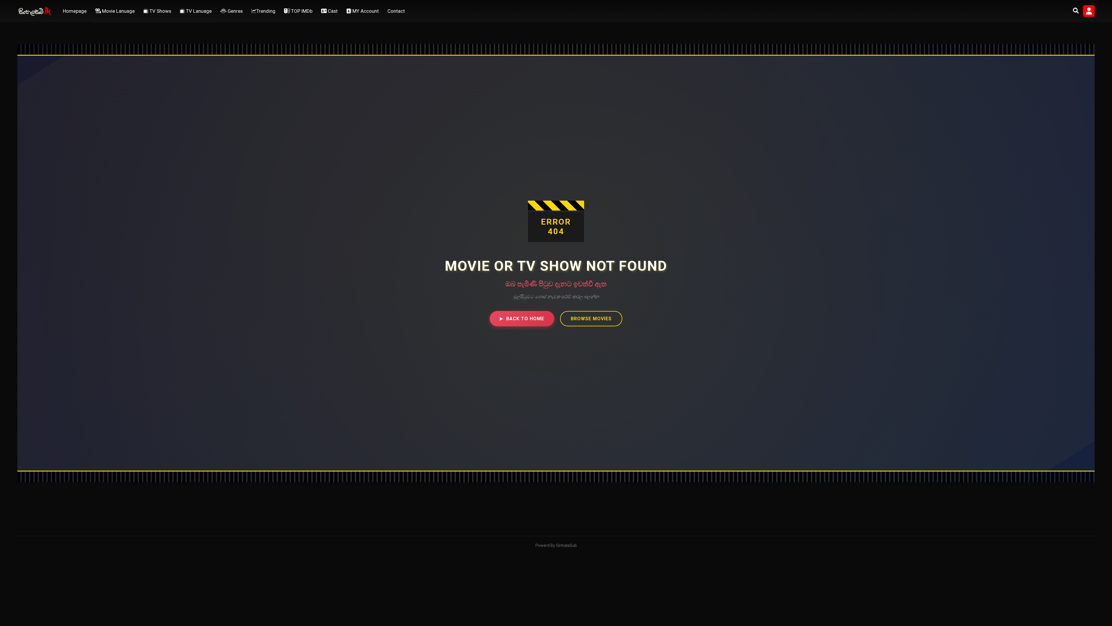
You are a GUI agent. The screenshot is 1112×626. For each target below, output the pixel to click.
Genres (234, 11)
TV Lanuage (198, 11)
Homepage (75, 11)
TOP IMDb (301, 11)
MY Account (365, 11)
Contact (396, 11)
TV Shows (159, 11)
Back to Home (522, 318)
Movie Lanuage (118, 11)
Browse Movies (591, 318)
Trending (265, 11)
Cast (332, 11)
